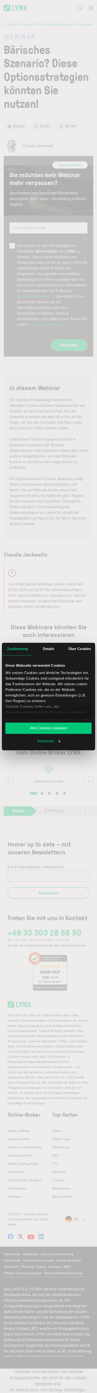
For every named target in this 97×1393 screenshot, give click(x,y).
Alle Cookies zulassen (48, 728)
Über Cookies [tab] (79, 649)
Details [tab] (48, 649)
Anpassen (45, 741)
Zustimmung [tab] (17, 649)
